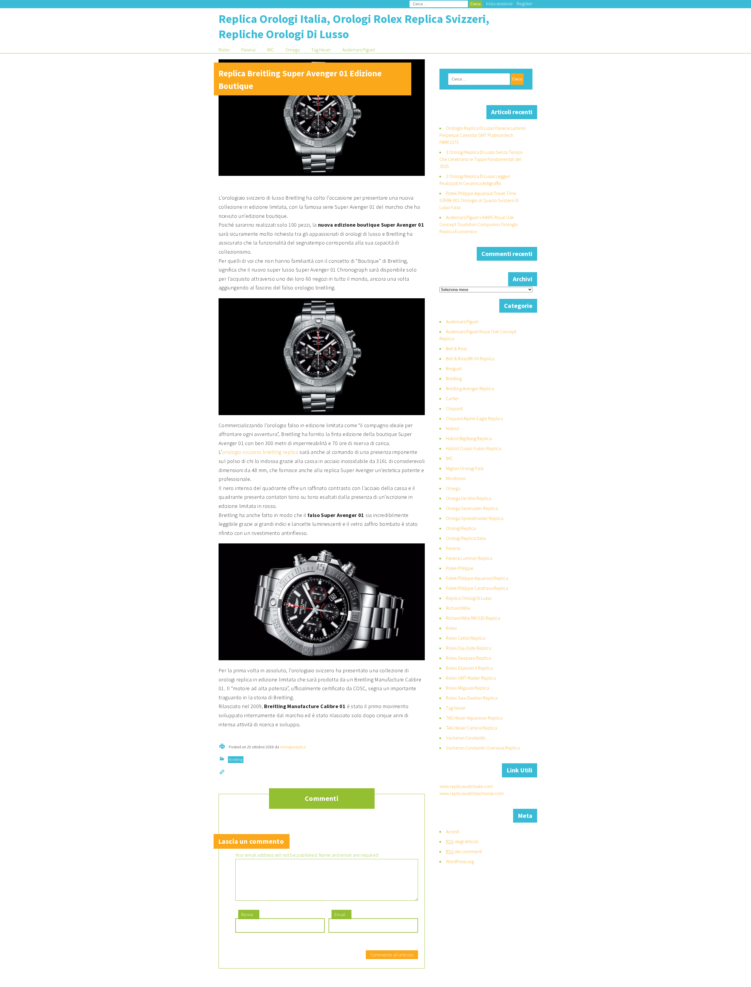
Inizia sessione (499, 3)
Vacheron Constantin (466, 738)
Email (340, 914)
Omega (292, 50)
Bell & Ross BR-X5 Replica (470, 358)
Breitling (236, 759)
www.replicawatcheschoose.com (471, 793)
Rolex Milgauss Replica (467, 688)
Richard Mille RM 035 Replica (473, 618)
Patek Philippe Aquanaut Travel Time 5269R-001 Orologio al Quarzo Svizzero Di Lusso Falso (479, 200)
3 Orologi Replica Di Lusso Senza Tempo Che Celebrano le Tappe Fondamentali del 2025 (481, 159)
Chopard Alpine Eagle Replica (474, 418)
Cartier (452, 398)
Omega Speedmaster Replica (474, 518)
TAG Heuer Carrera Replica (471, 728)
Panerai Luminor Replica (469, 558)
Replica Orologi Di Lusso (469, 598)
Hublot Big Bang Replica (469, 438)
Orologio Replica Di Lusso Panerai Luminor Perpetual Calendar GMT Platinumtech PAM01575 (482, 135)
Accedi (452, 831)
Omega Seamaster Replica (472, 508)
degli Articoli (462, 841)
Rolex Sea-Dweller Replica (472, 698)
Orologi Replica (461, 528)
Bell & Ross (456, 348)
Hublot (452, 428)
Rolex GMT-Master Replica (471, 678)
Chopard (454, 408)
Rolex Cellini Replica (465, 638)
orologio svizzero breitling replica (260, 452)
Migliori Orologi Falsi (464, 468)
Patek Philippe (459, 568)
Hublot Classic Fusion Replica (473, 448)
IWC (270, 50)
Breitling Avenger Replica (470, 388)
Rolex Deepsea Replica (468, 658)
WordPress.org (460, 861)
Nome (247, 914)
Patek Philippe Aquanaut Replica (477, 578)
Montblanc (456, 478)
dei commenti (464, 851)
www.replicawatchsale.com (466, 786)
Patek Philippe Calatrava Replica (477, 588)
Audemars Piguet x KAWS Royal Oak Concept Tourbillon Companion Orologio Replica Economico (478, 224)
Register (524, 3)
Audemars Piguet (358, 50)
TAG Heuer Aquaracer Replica (474, 718)
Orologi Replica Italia (466, 538)
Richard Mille (458, 608)
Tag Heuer (321, 50)
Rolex (224, 50)
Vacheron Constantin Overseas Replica (483, 748)
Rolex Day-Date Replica (468, 648)
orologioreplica (293, 746)
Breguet (453, 368)
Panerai (248, 50)
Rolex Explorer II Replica (469, 668)
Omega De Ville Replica (468, 498)
